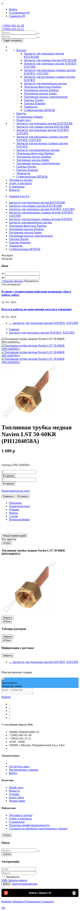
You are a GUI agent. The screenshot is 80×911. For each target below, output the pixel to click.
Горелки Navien (34, 100)
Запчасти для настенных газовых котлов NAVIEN (40, 219)
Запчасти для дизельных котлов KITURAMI (44, 123)
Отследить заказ (19, 766)
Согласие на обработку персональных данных (38, 828)
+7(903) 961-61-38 (12, 25)
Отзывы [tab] (14, 509)
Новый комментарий (14, 535)
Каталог (21, 50)
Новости (14, 189)
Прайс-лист (23, 120)
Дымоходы (31, 106)
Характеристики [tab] (19, 506)
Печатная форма (19, 519)
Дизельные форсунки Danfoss (42, 86)
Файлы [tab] (13, 512)
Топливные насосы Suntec (40, 93)
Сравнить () (17, 16)
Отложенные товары (29, 116)
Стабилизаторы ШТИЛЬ (39, 110)
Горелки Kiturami (34, 103)
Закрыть (7, 617)
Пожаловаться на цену (15, 490)
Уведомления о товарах (24, 769)
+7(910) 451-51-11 (12, 28)
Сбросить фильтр (12, 281)
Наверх (6, 696)
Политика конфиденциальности (29, 825)
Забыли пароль (17, 880)
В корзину (8, 475)
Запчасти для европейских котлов (45, 83)
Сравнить (8, 496)
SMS (4, 880)
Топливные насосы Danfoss (41, 90)
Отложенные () (19, 12)
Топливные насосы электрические (46, 96)
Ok (3, 907)
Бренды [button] (21, 113)
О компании (17, 186)
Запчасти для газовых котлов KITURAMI (50, 60)
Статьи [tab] (13, 516)
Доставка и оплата (20, 179)
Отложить (22, 496)
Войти (13, 9)
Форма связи (17, 800)
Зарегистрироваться (24, 883)
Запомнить (12, 876)
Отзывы (14, 794)
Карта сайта (16, 797)
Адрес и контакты (20, 183)
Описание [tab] (15, 502)
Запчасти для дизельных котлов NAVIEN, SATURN (42, 209)
